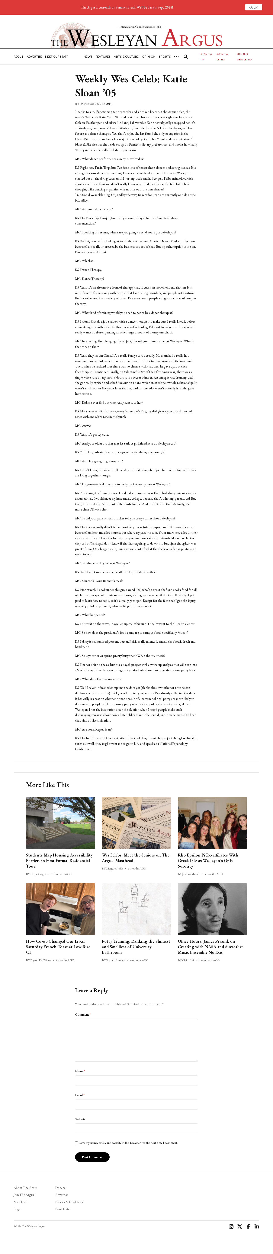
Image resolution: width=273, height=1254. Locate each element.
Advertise (34, 56)
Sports (165, 56)
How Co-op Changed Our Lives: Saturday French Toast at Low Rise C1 (58, 946)
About (18, 56)
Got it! (253, 7)
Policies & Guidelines (69, 1202)
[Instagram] (231, 1226)
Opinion (148, 56)
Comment (83, 1014)
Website (80, 1119)
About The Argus (26, 1187)
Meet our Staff (56, 56)
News (88, 56)
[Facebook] (248, 1226)
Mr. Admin (105, 104)
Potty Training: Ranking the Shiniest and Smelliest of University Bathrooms (136, 946)
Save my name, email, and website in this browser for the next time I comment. (129, 1143)
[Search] (185, 56)
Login (17, 1209)
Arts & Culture (126, 56)
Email (79, 1095)
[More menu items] (176, 56)
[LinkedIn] (256, 1226)
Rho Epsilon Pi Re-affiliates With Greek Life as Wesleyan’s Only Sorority (208, 860)
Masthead (20, 1202)
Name (80, 1071)
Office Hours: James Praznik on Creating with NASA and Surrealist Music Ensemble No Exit (210, 946)
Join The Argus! (24, 1195)
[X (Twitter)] (239, 1226)
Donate (60, 1187)
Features (103, 56)
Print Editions (64, 1209)
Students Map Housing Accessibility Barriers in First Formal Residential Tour (59, 860)
